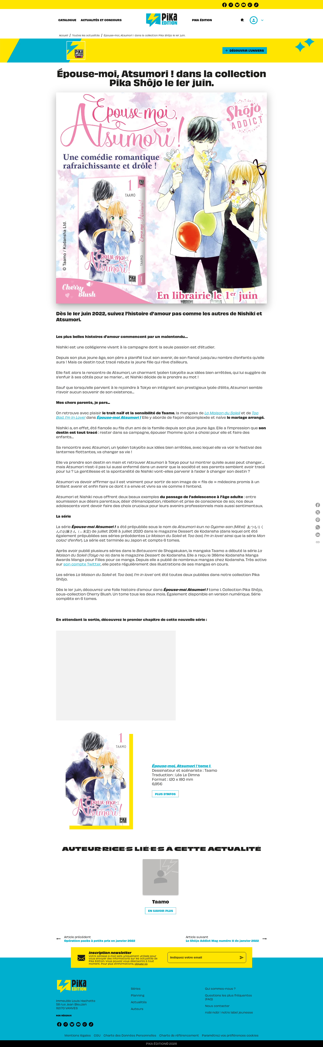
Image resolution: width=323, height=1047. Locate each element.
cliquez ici (141, 963)
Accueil (63, 35)
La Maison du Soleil (222, 413)
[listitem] (224, 5)
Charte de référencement (179, 1035)
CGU (97, 1035)
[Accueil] (161, 20)
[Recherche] (242, 20)
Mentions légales (77, 1035)
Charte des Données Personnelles (130, 1035)
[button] (244, 50)
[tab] (67, 20)
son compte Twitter (82, 564)
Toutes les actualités (86, 35)
